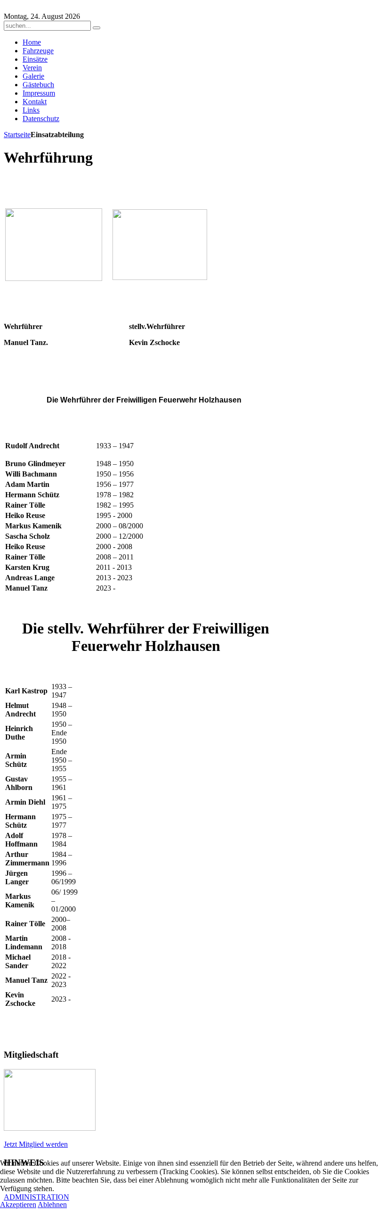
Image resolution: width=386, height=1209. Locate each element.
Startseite (17, 135)
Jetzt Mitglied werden (36, 1144)
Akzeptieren (18, 1205)
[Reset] (96, 27)
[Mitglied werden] (50, 1128)
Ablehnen (52, 1205)
